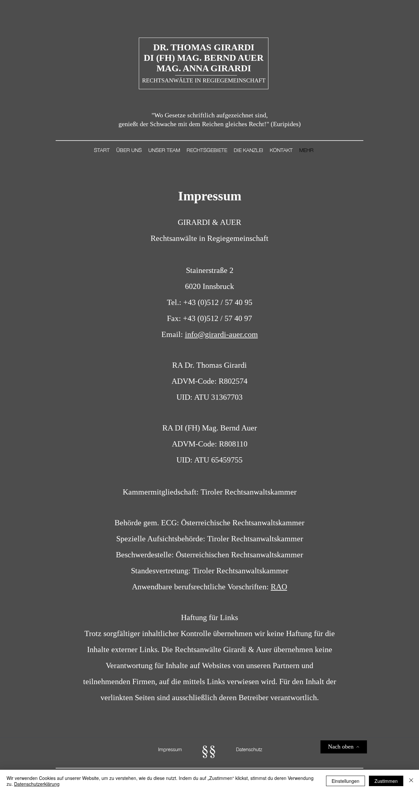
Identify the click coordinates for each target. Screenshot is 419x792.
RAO (279, 586)
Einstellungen (345, 781)
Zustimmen (386, 781)
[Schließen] (411, 781)
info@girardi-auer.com (221, 334)
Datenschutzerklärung (37, 784)
